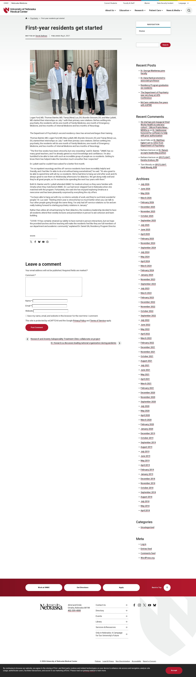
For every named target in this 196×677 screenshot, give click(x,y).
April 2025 (145, 234)
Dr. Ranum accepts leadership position (154, 151)
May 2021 (145, 374)
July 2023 (145, 288)
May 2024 (145, 257)
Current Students (110, 3)
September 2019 (148, 442)
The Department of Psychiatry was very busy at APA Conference (154, 95)
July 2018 (145, 501)
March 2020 (146, 420)
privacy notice (89, 671)
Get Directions (82, 587)
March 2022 (146, 338)
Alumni (147, 3)
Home (142, 31)
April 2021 (145, 379)
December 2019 (148, 433)
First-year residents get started (52, 18)
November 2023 (148, 279)
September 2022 (148, 315)
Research (139, 10)
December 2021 (148, 347)
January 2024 (147, 275)
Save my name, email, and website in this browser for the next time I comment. (62, 316)
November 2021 (148, 352)
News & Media (173, 10)
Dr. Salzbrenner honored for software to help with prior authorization (154, 133)
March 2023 (146, 293)
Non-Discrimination (123, 661)
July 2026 (145, 184)
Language (182, 3)
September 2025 (148, 220)
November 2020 (148, 397)
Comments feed (148, 553)
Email (28, 306)
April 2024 (145, 261)
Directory (100, 610)
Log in (143, 544)
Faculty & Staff (129, 3)
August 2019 (146, 447)
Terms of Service (98, 320)
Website (29, 311)
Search (165, 45)
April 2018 (145, 510)
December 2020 (148, 392)
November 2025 (148, 211)
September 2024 (148, 247)
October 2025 (147, 216)
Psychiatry (34, 18)
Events (99, 616)
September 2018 (148, 492)
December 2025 (148, 207)
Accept (174, 670)
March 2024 (146, 266)
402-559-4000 (74, 610)
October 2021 (147, 356)
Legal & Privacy (108, 661)
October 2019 (147, 438)
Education (124, 10)
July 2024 (145, 252)
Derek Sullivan (41, 36)
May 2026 (145, 193)
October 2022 (147, 311)
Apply (121, 587)
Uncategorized (147, 527)
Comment (30, 275)
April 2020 (145, 415)
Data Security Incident (165, 3)
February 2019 (147, 469)
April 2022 (145, 334)
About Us (109, 10)
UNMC (6, 3)
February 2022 (147, 343)
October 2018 (147, 488)
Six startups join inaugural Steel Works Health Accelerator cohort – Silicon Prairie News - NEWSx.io (155, 126)
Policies (98, 661)
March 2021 (146, 383)
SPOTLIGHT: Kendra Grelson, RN (155, 158)
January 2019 (147, 474)
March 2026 (146, 198)
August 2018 (146, 497)
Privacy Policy (79, 320)
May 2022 (145, 329)
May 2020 (145, 410)
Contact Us (101, 605)
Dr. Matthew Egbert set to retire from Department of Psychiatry (153, 143)
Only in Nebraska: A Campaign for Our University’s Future (109, 634)
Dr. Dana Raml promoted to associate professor (153, 79)
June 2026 (145, 189)
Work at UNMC (44, 587)
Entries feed (146, 548)
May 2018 (145, 506)
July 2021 (145, 365)
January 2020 (147, 429)
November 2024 (148, 243)
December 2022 (148, 302)
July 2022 (145, 320)
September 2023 (148, 284)
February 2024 (147, 270)
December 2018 (148, 478)
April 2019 (145, 465)
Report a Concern (149, 661)
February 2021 (147, 388)
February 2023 (147, 297)
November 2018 (148, 483)
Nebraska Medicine (19, 3)
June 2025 (145, 229)
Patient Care (155, 10)
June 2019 (145, 456)
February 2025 (147, 238)
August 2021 (146, 361)
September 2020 (148, 401)
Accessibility (136, 661)
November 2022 (148, 306)
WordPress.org (147, 558)
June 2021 (145, 370)
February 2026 (147, 202)
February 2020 (147, 424)
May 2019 (145, 460)
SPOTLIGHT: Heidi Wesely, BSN (154, 165)
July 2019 (145, 451)
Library (99, 621)
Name (28, 301)
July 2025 (145, 225)
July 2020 (145, 406)
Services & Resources (106, 627)
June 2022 (145, 324)
